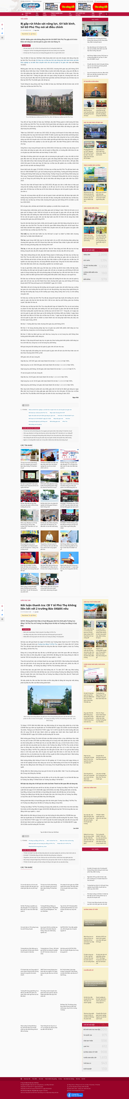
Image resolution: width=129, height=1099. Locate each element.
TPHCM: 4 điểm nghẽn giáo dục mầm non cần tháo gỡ (101, 817)
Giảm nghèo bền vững (91, 208)
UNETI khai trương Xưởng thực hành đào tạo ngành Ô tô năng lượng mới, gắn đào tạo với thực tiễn (49, 972)
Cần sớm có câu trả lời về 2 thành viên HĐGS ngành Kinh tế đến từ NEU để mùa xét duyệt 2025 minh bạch (95, 178)
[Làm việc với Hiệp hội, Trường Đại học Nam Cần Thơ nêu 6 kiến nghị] (101, 768)
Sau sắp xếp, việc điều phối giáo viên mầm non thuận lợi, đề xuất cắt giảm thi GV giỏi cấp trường (89, 819)
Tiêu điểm (37, 14)
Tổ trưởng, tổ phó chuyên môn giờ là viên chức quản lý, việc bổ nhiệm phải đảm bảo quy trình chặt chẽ (49, 993)
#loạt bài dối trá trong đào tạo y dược (38, 846)
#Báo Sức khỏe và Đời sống (67, 840)
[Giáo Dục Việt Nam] (31, 7)
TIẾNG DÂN (87, 255)
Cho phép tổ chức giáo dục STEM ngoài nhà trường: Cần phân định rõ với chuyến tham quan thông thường (69, 887)
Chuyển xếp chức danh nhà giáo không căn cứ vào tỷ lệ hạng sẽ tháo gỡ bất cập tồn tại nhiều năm (97, 65)
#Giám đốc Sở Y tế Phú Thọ (64, 843)
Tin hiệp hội (88, 728)
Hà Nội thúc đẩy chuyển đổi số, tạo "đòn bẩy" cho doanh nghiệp (89, 1000)
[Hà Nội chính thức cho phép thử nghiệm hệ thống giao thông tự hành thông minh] (50, 496)
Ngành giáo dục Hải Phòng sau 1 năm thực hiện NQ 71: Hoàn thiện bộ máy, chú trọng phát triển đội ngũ (69, 568)
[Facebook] (2, 29)
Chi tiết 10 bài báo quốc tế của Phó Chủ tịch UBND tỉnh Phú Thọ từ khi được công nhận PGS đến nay (89, 698)
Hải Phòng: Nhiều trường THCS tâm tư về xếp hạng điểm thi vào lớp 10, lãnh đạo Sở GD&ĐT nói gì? (69, 546)
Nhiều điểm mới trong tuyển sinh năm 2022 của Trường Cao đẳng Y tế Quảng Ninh (43, 636)
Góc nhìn (45, 14)
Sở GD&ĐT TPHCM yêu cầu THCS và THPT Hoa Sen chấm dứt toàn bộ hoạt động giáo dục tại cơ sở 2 (69, 505)
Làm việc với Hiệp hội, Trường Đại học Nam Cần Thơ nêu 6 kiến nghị (101, 776)
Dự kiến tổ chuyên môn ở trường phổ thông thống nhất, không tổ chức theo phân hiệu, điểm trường (97, 870)
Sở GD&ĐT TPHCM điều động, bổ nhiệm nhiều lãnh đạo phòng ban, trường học (42, 855)
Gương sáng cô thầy (91, 909)
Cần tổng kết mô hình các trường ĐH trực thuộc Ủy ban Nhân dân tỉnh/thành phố (89, 777)
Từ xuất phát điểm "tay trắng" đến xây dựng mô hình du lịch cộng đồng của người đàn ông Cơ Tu (101, 240)
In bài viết (26, 405)
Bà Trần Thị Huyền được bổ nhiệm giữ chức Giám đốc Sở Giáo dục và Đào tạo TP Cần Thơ (94, 679)
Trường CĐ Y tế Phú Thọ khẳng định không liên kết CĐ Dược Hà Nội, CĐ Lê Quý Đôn (44, 50)
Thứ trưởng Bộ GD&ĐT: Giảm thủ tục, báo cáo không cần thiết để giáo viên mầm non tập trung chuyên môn (101, 839)
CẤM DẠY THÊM (88, 1041)
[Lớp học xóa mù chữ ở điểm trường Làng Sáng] (95, 217)
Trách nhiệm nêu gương (56, 14)
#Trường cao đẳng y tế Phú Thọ (36, 840)
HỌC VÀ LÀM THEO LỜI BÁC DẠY (93, 122)
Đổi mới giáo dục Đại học (92, 1029)
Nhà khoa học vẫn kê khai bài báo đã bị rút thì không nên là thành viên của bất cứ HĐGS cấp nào (89, 197)
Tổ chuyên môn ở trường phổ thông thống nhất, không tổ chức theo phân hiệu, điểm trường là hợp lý (47, 435)
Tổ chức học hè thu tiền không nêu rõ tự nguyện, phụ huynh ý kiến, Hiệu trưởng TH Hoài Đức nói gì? (47, 431)
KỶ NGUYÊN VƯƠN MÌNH (91, 81)
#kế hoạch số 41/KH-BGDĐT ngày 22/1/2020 (40, 418)
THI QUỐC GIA (88, 1035)
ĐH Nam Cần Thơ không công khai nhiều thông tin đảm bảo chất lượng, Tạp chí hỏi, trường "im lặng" (68, 1007)
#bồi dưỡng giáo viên (55, 421)
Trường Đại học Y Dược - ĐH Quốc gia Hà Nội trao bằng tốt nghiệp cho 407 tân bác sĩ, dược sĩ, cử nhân (50, 951)
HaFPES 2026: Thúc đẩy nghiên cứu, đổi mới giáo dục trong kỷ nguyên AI (68, 928)
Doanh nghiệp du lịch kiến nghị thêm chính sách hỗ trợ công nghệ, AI (101, 1000)
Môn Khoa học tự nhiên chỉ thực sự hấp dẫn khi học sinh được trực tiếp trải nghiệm (89, 940)
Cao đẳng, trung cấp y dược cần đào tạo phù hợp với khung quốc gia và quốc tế (42, 634)
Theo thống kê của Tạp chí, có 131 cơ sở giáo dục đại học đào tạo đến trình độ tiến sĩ (49, 1027)
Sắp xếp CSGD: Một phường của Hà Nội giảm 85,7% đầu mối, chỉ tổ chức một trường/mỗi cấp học (49, 567)
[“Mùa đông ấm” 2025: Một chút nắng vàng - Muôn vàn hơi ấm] (101, 144)
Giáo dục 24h (28, 14)
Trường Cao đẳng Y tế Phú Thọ (47, 644)
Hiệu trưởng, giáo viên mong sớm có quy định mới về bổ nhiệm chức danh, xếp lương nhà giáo (49, 588)
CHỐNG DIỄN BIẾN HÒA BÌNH (91, 273)
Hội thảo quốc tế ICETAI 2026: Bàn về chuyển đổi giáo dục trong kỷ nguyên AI (69, 950)
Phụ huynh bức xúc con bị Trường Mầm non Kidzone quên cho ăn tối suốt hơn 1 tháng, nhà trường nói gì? (29, 546)
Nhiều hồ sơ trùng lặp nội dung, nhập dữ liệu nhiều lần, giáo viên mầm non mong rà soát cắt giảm (89, 839)
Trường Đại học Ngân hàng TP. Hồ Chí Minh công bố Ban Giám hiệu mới (101, 696)
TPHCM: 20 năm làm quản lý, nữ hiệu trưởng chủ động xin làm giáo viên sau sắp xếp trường (45, 862)
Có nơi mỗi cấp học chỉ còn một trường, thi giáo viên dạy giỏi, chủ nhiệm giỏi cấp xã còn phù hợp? (29, 886)
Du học (70, 14)
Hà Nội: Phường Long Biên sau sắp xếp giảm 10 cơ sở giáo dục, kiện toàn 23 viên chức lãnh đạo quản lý (69, 465)
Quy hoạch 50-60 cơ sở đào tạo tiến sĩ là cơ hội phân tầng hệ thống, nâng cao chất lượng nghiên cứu (49, 929)
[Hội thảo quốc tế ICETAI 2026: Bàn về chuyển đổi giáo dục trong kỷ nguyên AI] (69, 941)
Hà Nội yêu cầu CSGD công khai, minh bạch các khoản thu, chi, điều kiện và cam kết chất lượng (49, 524)
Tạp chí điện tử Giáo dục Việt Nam (49, 832)
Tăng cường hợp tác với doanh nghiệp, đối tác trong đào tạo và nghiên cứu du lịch (93, 741)
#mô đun (68, 418)
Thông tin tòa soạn (37, 1)
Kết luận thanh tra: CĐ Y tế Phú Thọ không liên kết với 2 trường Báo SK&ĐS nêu (42, 48)
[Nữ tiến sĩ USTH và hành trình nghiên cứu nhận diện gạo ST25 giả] (101, 931)
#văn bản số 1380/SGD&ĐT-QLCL (66, 415)
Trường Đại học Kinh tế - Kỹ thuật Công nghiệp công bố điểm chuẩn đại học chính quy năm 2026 (97, 887)
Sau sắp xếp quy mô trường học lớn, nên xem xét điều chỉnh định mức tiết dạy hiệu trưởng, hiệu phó (97, 48)
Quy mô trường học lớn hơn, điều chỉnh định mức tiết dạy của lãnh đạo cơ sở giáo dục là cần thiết (97, 74)
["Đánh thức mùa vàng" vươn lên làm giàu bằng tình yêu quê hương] (89, 230)
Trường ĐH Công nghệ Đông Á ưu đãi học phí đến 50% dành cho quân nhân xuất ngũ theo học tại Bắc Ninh (30, 993)
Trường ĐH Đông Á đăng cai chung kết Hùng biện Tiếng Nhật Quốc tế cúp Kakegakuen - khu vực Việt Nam (49, 908)
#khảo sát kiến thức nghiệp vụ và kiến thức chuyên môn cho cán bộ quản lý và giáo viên (50, 409)
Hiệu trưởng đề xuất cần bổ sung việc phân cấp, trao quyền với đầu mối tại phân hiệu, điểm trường (47, 437)
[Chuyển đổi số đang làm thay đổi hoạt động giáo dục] (101, 750)
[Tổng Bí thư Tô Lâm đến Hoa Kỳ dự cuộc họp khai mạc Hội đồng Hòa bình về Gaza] (89, 103)
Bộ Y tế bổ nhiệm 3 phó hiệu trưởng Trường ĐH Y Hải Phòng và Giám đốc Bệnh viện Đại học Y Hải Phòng (69, 972)
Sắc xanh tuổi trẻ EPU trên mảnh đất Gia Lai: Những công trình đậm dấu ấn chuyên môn (95, 135)
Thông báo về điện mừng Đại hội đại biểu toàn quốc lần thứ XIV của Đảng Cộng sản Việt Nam (101, 112)
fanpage (74, 1095)
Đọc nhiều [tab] (95, 19)
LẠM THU (86, 1046)
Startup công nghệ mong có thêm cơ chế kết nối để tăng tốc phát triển (89, 1016)
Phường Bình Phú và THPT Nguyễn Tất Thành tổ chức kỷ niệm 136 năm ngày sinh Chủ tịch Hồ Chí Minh (89, 154)
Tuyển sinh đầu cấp (90, 1057)
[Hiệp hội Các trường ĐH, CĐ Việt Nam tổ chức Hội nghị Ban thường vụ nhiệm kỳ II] (89, 750)
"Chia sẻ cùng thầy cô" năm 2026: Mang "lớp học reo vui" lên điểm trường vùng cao (94, 922)
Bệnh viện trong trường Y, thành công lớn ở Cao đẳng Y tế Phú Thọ (39, 632)
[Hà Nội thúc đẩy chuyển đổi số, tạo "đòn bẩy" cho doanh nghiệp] (89, 992)
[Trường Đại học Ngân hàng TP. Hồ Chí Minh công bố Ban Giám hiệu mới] (101, 688)
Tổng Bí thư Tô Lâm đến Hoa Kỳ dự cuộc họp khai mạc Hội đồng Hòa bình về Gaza (89, 112)
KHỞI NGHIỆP (88, 1069)
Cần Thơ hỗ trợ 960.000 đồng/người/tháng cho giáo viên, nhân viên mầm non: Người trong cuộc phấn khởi (94, 800)
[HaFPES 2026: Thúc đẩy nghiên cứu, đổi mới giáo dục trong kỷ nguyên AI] (69, 920)
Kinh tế (100, 14)
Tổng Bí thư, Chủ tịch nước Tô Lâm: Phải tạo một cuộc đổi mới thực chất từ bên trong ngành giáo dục (49, 546)
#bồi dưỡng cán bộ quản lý (35, 424)
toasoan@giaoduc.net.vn (102, 1)
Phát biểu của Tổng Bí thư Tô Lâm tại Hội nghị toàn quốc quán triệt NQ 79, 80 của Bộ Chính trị (95, 94)
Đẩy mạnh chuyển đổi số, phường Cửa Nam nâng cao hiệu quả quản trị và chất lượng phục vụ (69, 485)
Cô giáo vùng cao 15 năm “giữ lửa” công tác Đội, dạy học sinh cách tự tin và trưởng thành (89, 958)
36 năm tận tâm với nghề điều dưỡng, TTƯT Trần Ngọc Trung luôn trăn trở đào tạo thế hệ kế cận (101, 959)
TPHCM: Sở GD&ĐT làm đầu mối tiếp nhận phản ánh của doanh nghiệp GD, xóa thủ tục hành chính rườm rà (49, 465)
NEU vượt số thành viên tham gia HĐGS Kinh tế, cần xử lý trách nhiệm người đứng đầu (101, 196)
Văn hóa (93, 14)
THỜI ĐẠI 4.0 (87, 1063)
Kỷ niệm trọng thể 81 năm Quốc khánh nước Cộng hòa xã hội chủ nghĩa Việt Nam (29, 485)
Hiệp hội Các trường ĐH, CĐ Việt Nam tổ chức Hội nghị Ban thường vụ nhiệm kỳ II (89, 759)
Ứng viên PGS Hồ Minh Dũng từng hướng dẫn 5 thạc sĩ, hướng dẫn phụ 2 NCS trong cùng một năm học (89, 717)
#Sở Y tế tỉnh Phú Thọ (52, 840)
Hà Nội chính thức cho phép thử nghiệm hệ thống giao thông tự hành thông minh (49, 505)
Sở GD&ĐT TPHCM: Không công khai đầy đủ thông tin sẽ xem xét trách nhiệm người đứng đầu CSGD (69, 525)
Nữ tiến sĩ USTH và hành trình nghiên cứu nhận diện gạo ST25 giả (101, 939)
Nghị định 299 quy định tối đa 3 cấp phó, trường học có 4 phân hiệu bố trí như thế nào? (97, 878)
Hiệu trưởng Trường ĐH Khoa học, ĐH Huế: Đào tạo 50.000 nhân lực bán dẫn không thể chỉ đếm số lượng (29, 1028)
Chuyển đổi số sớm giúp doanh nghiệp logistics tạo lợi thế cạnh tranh (101, 1016)
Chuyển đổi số (88, 970)
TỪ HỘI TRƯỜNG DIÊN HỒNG (90, 266)
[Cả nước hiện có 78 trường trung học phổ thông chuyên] (30, 920)
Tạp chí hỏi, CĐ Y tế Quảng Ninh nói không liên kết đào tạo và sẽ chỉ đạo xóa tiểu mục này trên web (68, 908)
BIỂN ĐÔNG (87, 279)
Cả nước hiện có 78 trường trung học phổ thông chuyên (29, 928)
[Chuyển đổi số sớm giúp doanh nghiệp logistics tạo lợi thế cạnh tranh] (101, 1008)
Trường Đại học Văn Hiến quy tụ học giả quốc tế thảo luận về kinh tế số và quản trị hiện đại (29, 950)
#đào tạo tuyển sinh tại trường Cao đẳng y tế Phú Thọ (42, 843)
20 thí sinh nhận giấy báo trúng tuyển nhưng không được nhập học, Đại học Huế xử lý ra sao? (49, 485)
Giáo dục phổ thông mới (92, 602)
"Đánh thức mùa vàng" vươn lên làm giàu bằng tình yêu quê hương (89, 238)
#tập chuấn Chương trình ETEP (57, 412)
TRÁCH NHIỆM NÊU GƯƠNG (92, 165)
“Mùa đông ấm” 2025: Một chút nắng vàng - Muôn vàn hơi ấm (101, 152)
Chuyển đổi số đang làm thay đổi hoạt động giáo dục (101, 757)
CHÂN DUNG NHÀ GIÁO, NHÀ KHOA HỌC (94, 665)
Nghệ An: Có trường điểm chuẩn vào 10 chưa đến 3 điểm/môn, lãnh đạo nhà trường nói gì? (45, 440)
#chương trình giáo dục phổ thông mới (38, 421)
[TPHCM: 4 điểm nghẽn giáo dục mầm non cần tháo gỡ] (101, 809)
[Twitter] (2, 33)
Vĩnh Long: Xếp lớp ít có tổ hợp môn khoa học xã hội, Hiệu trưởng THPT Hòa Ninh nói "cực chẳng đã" (48, 433)
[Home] (2, 24)
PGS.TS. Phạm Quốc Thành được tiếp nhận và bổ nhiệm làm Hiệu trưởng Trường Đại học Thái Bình (101, 717)
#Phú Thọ (64, 421)
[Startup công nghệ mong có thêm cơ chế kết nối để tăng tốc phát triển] (89, 1008)
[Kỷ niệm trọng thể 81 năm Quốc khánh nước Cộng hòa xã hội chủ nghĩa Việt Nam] (30, 476)
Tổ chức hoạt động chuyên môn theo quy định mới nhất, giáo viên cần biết (97, 903)
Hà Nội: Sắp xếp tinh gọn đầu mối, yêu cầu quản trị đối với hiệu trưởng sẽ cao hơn (29, 505)
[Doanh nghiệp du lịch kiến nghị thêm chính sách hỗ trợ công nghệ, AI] (101, 992)
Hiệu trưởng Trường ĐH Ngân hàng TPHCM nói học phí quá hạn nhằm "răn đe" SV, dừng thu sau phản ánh (29, 589)
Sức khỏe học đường (80, 14)
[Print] (2, 37)
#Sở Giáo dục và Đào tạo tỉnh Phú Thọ (38, 412)
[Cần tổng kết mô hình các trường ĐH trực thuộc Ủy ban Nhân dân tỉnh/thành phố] (89, 768)
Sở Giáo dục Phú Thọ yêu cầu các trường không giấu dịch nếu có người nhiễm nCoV (43, 52)
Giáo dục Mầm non (90, 787)
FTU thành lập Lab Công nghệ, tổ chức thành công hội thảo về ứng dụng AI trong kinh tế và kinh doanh (30, 972)
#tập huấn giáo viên (58, 418)
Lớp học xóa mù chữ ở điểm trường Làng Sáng (94, 222)
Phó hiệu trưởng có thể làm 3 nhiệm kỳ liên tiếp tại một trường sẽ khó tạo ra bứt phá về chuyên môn (97, 895)
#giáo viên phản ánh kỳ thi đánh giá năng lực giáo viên (42, 415)
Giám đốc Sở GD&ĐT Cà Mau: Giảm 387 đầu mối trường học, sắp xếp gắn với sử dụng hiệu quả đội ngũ (30, 568)
